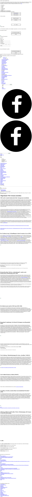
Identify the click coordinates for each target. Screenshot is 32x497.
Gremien (3, 81)
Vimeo (2, 7)
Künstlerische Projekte (5, 69)
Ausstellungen (4, 159)
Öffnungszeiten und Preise (3, 487)
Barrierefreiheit (4, 63)
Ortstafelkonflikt (5, 222)
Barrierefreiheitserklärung (3, 494)
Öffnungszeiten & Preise (5, 59)
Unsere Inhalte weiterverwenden (4, 495)
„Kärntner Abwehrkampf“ (24, 277)
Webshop (1, 488)
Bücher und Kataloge (5, 68)
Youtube (2, 6)
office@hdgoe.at (2, 484)
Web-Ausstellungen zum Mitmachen (7, 75)
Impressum (1, 485)
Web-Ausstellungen (3, 190)
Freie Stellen (3, 83)
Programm (3, 160)
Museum (3, 80)
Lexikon (3, 78)
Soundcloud (2, 9)
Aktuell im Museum (4, 65)
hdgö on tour (3, 67)
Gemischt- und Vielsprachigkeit (21, 240)
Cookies (1, 496)
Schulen (3, 71)
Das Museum (2, 490)
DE (2, 85)
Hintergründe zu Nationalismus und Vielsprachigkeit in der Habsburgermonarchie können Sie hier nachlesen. (14, 225)
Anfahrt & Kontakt (4, 60)
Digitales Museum (3, 189)
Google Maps (3, 8)
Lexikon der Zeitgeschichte (19, 386)
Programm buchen (4, 62)
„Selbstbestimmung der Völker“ (4, 240)
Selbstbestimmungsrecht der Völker (11, 211)
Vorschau (3, 66)
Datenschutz (2, 486)
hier (21, 3)
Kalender (1, 492)
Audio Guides (4, 61)
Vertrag (21, 236)
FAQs (1, 489)
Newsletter (1, 493)
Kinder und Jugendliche (5, 72)
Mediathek (3, 77)
